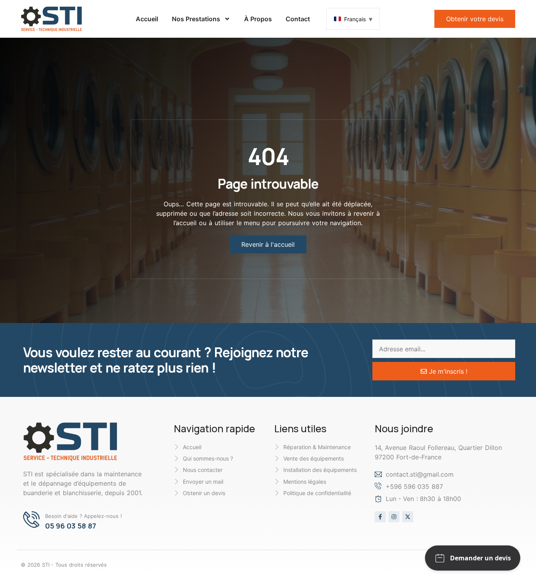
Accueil (147, 19)
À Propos (258, 19)
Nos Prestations (196, 19)
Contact (298, 19)
